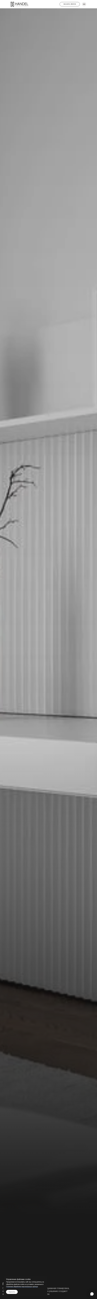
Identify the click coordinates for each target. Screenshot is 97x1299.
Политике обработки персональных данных (22, 1286)
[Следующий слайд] (94, 649)
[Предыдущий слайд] (3, 649)
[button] (70, 4)
